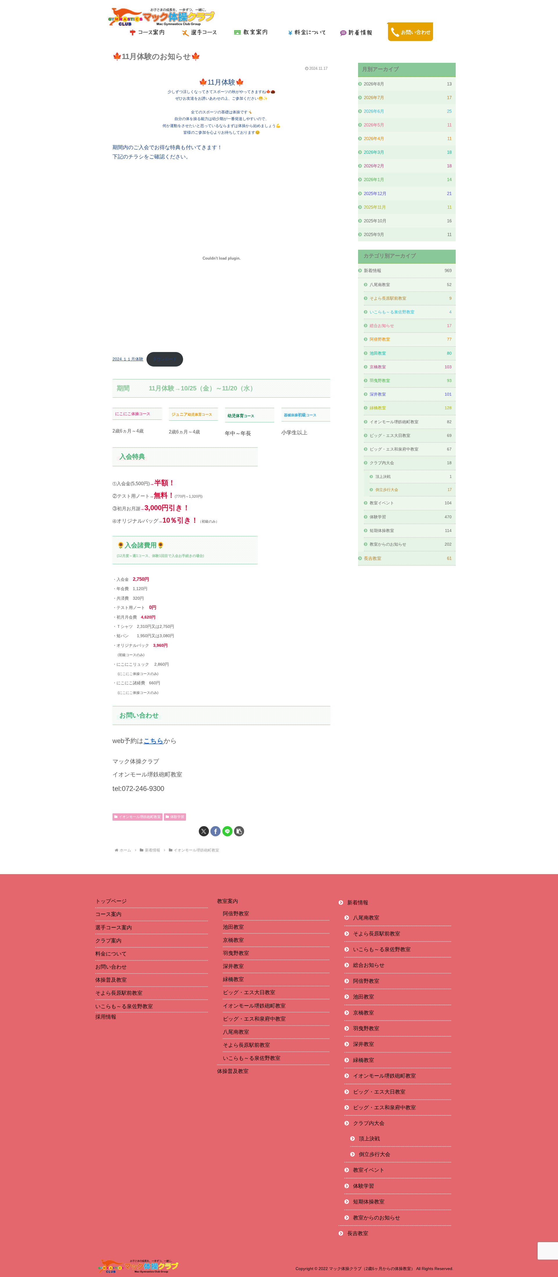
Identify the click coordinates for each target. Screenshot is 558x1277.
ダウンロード (165, 359)
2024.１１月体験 (127, 359)
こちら (154, 740)
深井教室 (233, 966)
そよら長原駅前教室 (118, 993)
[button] (239, 831)
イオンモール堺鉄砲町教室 (140, 817)
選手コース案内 (113, 927)
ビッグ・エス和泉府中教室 (254, 1019)
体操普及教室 (111, 980)
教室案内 (227, 901)
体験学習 (177, 817)
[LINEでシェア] (227, 831)
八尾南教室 (236, 1032)
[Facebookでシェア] (215, 831)
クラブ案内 (108, 941)
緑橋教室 (233, 979)
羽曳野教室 (236, 953)
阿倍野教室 (236, 914)
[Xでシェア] (204, 831)
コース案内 (108, 914)
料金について (111, 954)
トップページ (111, 901)
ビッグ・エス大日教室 (249, 992)
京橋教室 (233, 940)
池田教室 (233, 927)
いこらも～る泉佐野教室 (124, 1006)
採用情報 (105, 1017)
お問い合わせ (111, 967)
